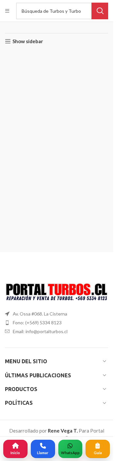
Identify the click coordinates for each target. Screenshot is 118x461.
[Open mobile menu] (7, 10)
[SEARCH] (99, 11)
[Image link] (56, 292)
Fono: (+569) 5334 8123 (37, 322)
